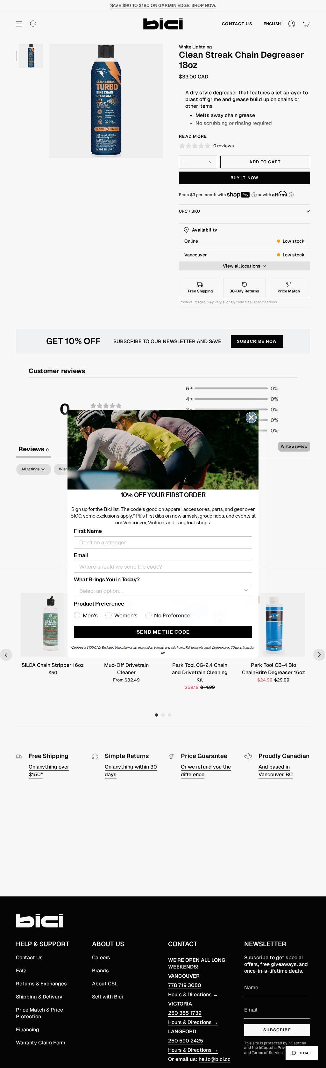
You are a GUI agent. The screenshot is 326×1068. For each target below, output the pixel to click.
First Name (88, 531)
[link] (163, 450)
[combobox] (161, 591)
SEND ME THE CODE (163, 632)
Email (81, 555)
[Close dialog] (251, 417)
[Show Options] (246, 591)
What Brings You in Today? (107, 579)
